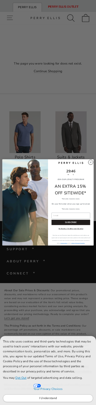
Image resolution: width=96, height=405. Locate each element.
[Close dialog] (91, 162)
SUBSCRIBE (71, 222)
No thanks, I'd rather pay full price (71, 229)
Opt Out (20, 378)
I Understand (48, 398)
